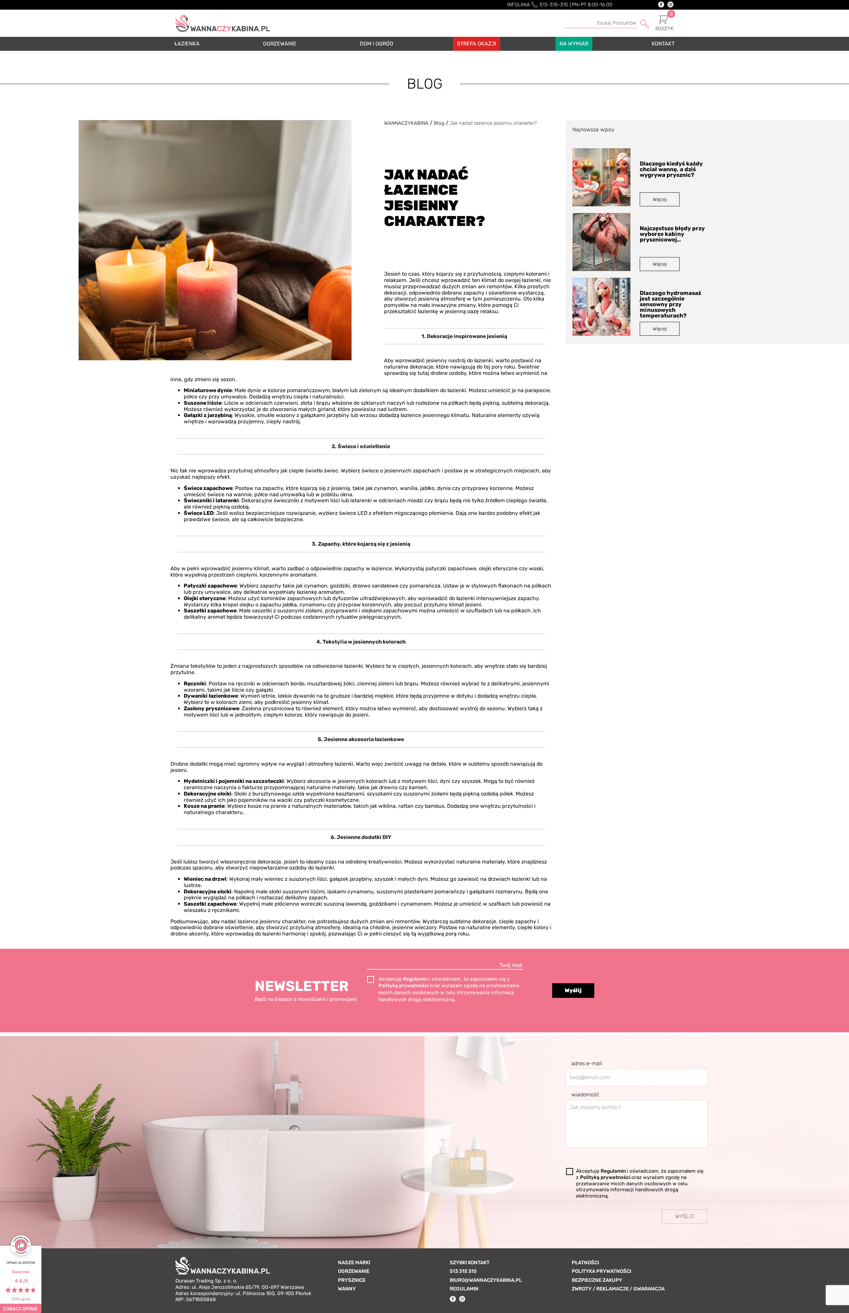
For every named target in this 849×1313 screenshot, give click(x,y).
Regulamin (416, 979)
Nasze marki (354, 1263)
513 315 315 (463, 1271)
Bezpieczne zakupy (597, 1280)
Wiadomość (585, 1095)
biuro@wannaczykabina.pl (486, 1280)
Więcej (660, 199)
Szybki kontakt (470, 1263)
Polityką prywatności (404, 986)
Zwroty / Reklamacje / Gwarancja (618, 1289)
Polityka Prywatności (601, 1271)
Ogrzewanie (353, 1271)
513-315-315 (554, 5)
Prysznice (351, 1280)
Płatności (585, 1263)
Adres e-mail (586, 1064)
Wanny (347, 1289)
